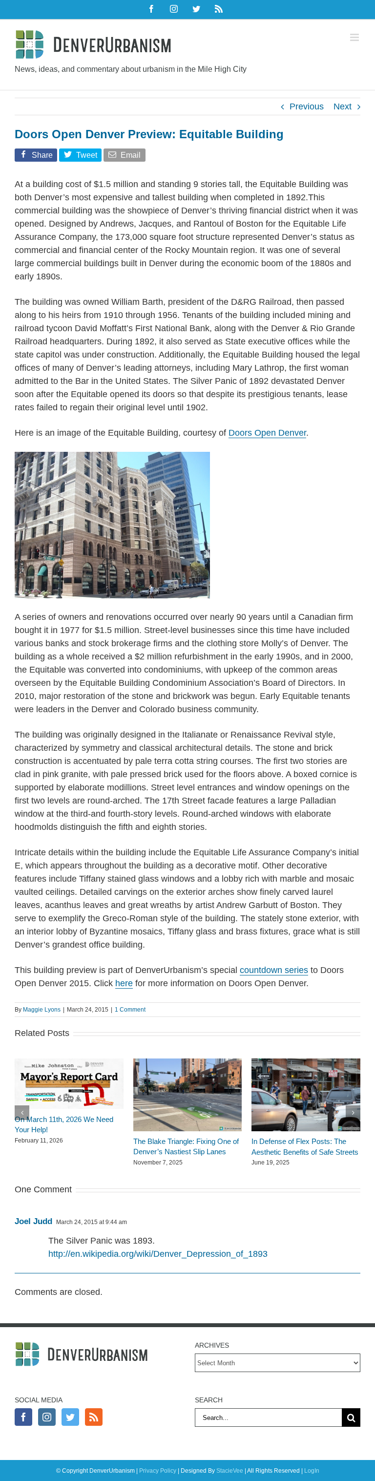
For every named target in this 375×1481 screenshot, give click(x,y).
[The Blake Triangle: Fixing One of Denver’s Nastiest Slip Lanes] (187, 1063)
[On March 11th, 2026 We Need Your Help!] (69, 1063)
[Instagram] (47, 1417)
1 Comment (130, 1009)
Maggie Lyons (42, 1009)
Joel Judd (33, 1221)
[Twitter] (70, 1417)
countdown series (274, 970)
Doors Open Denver (267, 433)
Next (342, 106)
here (124, 983)
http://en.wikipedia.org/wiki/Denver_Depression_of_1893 (158, 1254)
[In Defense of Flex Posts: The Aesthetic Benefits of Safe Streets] (305, 1063)
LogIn (311, 1470)
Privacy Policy (157, 1470)
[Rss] (94, 1417)
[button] (22, 1112)
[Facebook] (23, 1417)
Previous (307, 106)
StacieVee (229, 1470)
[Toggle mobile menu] (355, 37)
